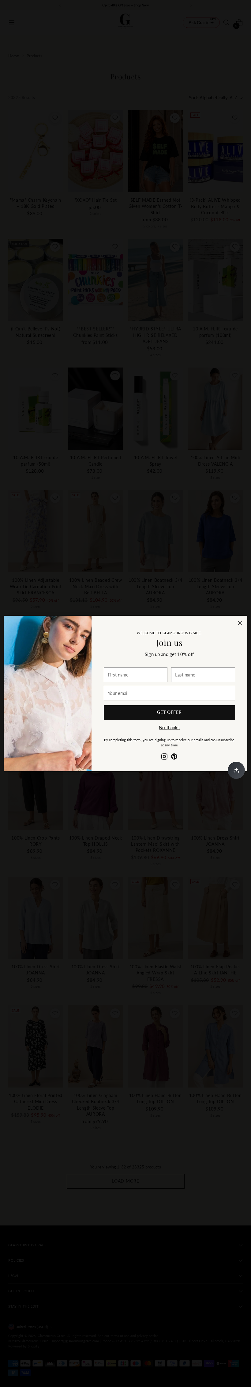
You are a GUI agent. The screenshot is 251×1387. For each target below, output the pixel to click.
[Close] (240, 623)
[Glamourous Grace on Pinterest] (174, 757)
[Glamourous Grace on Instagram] (164, 757)
